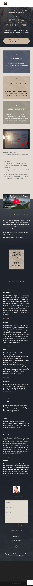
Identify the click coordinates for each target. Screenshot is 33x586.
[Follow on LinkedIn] (16, 546)
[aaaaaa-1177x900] (16, 148)
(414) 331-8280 (16, 541)
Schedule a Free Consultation (16, 40)
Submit (23, 525)
